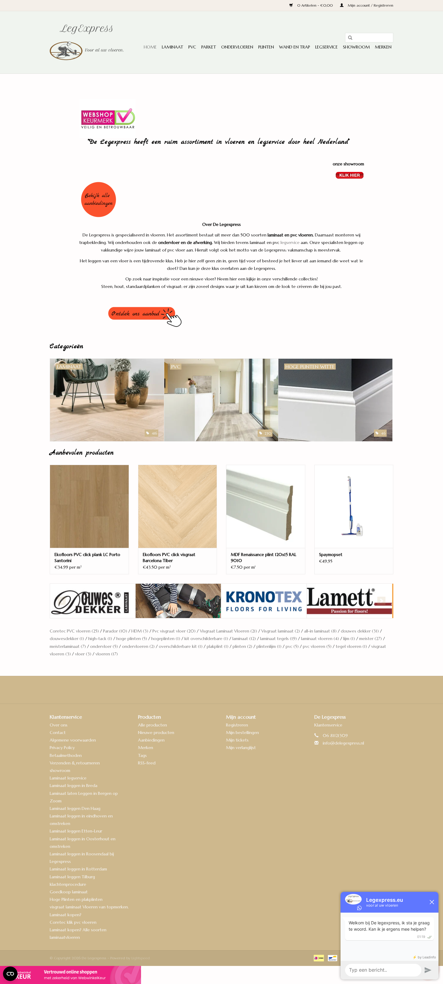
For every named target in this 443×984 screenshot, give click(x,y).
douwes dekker (360, 631)
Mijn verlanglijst (241, 747)
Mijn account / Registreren (370, 5)
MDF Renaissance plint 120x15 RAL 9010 (263, 557)
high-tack (100, 638)
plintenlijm (268, 646)
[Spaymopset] (354, 506)
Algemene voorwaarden (73, 740)
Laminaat (172, 47)
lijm (349, 638)
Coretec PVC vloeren (74, 631)
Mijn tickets (237, 740)
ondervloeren (138, 646)
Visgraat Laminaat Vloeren (228, 631)
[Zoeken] (348, 38)
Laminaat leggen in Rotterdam (78, 869)
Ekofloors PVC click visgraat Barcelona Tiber (169, 557)
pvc (292, 646)
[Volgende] (381, 601)
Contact (58, 732)
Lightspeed (140, 958)
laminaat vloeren (320, 638)
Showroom (356, 47)
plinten (242, 646)
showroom (60, 770)
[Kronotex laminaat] (178, 601)
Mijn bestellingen (242, 732)
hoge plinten (131, 638)
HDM (139, 631)
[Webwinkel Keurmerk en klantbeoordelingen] (221, 975)
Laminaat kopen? (65, 914)
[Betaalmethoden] (318, 957)
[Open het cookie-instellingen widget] (10, 971)
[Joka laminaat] (92, 601)
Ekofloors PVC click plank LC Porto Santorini (87, 557)
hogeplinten (165, 638)
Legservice (326, 47)
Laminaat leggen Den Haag (75, 808)
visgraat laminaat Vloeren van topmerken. (89, 907)
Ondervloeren (237, 47)
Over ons (59, 725)
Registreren (237, 725)
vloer (83, 654)
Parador (115, 631)
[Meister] (349, 601)
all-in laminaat (320, 631)
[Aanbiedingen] (221, 199)
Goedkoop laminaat (69, 892)
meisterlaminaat (68, 646)
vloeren (107, 654)
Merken (383, 47)
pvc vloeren (317, 646)
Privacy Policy (62, 747)
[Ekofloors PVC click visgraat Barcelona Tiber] (177, 506)
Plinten (266, 47)
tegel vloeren (351, 646)
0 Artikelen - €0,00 (315, 5)
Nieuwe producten (156, 732)
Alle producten (152, 725)
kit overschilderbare (206, 638)
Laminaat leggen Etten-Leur (76, 831)
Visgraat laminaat (280, 631)
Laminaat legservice (68, 778)
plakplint (217, 646)
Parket (208, 47)
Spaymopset (330, 554)
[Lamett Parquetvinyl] (263, 601)
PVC (192, 47)
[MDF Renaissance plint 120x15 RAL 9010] (265, 506)
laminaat (244, 638)
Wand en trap (294, 47)
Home (150, 47)
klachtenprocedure (68, 884)
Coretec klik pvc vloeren (73, 922)
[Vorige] (62, 601)
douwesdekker (67, 638)
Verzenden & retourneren (75, 763)
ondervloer (104, 646)
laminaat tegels (278, 638)
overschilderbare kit (181, 646)
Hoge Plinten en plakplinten (76, 899)
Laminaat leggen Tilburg (72, 876)
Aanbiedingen (151, 740)
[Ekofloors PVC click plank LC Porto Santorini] (89, 506)
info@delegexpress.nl (343, 743)
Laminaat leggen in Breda (73, 785)
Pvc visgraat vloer (174, 631)
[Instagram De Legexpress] (238, 690)
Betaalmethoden (66, 755)
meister (370, 638)
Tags (142, 755)
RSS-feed (147, 763)
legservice (290, 242)
